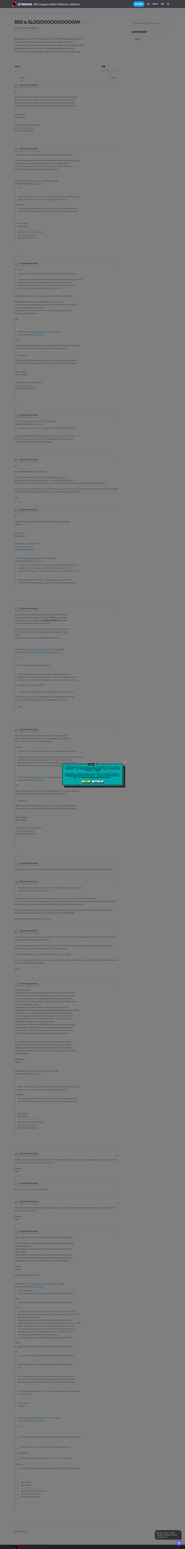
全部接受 (86, 781)
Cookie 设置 (98, 781)
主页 (22, 4)
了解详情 (97, 771)
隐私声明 (70, 776)
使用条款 (76, 776)
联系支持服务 (139, 4)
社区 (148, 4)
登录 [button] (162, 4)
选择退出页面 (93, 777)
